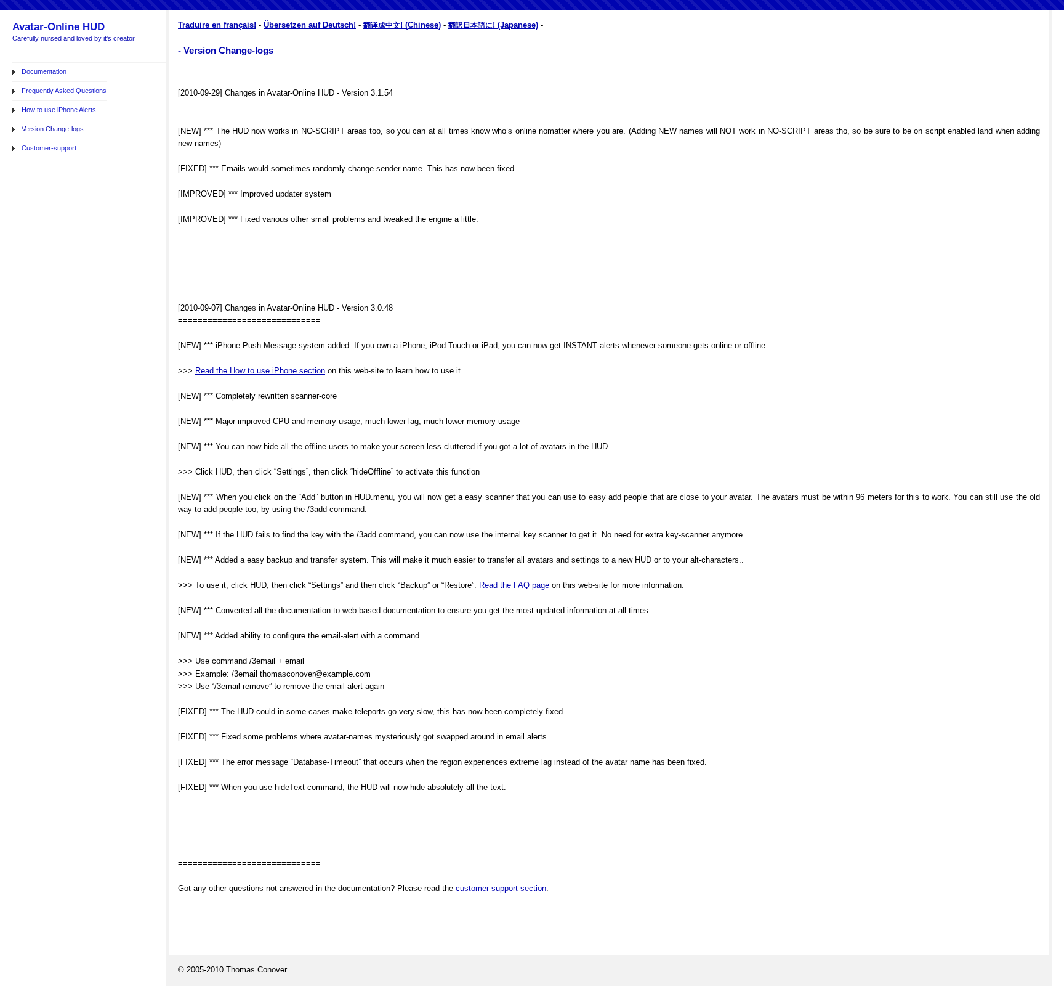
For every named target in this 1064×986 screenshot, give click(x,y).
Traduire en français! (217, 25)
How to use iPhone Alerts (59, 109)
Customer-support (49, 148)
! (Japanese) (515, 25)
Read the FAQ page (514, 585)
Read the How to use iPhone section (260, 370)
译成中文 (385, 25)
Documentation (44, 71)
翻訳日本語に (470, 25)
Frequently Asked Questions (64, 90)
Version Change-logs (53, 128)
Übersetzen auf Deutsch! (310, 25)
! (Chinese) (420, 25)
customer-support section (501, 888)
